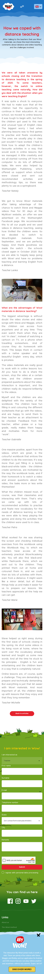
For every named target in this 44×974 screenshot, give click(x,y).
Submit (22, 867)
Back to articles (22, 713)
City (3, 827)
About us (5, 922)
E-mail (4, 790)
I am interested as (9, 755)
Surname (5, 778)
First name (6, 766)
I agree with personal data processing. (21, 873)
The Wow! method (9, 927)
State (4, 815)
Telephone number (10, 802)
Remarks (5, 840)
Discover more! (22, 969)
